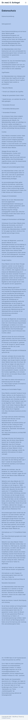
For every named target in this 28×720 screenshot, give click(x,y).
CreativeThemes (6, 718)
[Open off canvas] (25, 2)
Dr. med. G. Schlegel (11, 2)
